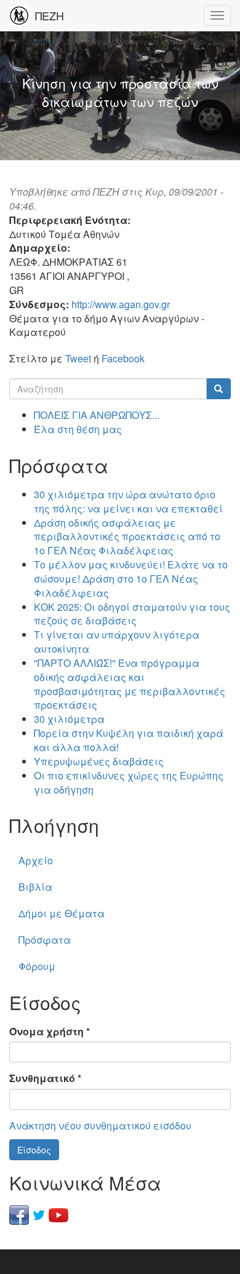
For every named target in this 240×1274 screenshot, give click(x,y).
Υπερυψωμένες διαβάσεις (99, 761)
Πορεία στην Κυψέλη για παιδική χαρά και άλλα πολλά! (128, 740)
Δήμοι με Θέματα (61, 913)
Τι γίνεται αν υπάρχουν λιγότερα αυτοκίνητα (116, 641)
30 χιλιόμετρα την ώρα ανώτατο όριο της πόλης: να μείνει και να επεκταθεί (128, 501)
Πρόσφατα (44, 940)
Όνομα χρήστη (49, 1031)
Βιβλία (35, 887)
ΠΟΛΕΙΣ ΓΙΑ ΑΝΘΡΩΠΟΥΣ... (96, 415)
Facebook (123, 358)
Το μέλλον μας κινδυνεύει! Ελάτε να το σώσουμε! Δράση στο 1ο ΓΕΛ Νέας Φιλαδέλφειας (131, 578)
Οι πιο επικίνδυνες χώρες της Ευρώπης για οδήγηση (128, 782)
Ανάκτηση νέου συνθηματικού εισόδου (100, 1125)
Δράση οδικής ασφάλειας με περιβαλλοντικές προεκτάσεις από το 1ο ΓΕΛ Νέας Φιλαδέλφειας (127, 537)
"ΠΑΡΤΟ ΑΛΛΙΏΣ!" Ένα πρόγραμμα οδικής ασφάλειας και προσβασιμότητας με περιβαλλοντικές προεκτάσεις (129, 684)
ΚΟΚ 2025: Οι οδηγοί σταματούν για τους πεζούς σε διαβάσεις (132, 614)
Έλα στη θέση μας (78, 429)
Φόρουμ (36, 966)
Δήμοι (43, 41)
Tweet (78, 358)
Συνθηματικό (45, 1078)
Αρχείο (35, 860)
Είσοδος (34, 1150)
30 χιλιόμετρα (69, 719)
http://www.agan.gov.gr (120, 304)
